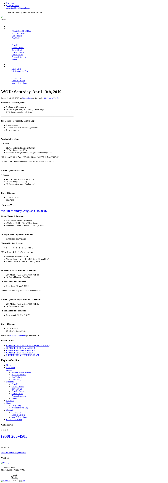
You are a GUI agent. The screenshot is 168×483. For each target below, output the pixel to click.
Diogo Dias (27, 98)
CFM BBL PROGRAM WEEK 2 (20, 350)
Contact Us (16, 412)
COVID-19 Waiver (14, 419)
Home (8, 365)
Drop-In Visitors (18, 415)
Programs (10, 382)
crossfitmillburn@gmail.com (18, 8)
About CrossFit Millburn (22, 372)
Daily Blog (16, 405)
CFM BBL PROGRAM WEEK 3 (20, 348)
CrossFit (15, 384)
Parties (14, 398)
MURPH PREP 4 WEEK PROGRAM (22, 355)
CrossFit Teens (18, 391)
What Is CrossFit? (19, 375)
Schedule (10, 401)
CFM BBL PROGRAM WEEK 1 (20, 353)
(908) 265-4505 (12, 5)
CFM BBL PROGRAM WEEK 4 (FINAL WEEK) (27, 346)
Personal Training (19, 396)
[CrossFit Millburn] (2, 17)
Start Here (10, 367)
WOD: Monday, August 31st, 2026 (24, 210)
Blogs (8, 403)
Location (10, 3)
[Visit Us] (5, 463)
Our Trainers (17, 377)
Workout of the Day (52, 98)
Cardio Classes (18, 386)
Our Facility (17, 379)
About (9, 370)
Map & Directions (19, 417)
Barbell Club (17, 389)
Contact (9, 410)
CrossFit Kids (17, 393)
